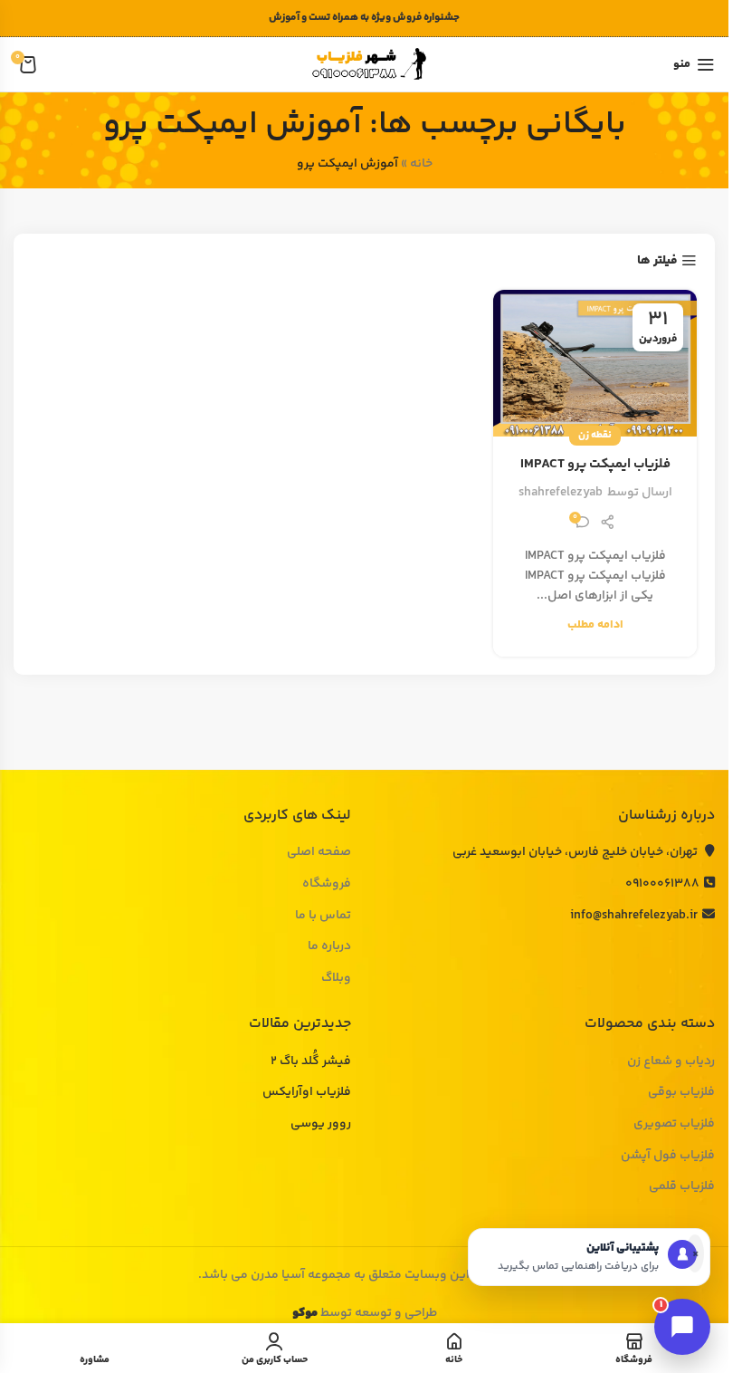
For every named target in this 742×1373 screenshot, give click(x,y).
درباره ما (329, 947)
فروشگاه (326, 885)
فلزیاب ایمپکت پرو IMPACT (595, 464)
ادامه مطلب (595, 625)
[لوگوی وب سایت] (364, 64)
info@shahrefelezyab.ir (634, 916)
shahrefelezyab (560, 493)
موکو (305, 1313)
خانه (421, 164)
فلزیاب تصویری (674, 1125)
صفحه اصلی (319, 853)
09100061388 (662, 884)
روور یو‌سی (320, 1125)
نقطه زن (595, 435)
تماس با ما (323, 916)
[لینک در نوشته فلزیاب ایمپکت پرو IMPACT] (595, 363)
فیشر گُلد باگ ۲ (311, 1062)
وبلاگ (336, 979)
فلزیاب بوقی (681, 1093)
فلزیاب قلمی (682, 1187)
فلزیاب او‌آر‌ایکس (306, 1093)
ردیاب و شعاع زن (671, 1062)
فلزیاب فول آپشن (668, 1156)
